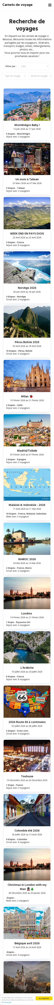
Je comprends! (44, 998)
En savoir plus (6, 1002)
